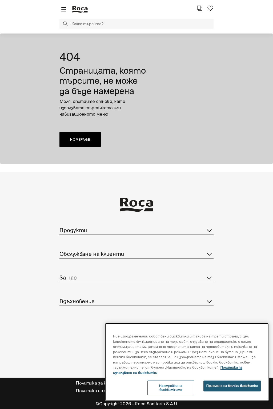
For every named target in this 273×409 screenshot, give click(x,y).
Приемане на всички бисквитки (232, 385)
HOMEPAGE (80, 139)
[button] (65, 24)
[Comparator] (199, 8)
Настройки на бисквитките (170, 387)
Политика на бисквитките (105, 390)
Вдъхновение (77, 301)
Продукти (73, 230)
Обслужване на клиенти (91, 254)
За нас (68, 277)
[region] (187, 361)
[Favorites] (210, 8)
